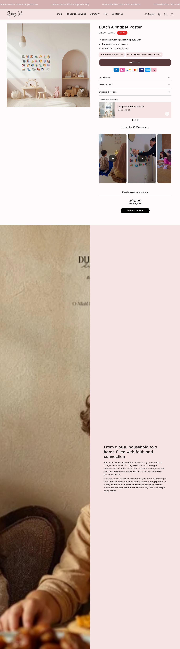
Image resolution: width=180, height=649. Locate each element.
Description (104, 77)
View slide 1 (132, 120)
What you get (105, 84)
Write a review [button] (135, 210)
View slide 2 (135, 120)
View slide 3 (137, 120)
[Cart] (172, 14)
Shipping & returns (108, 91)
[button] (59, 14)
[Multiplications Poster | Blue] (107, 110)
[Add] (167, 114)
